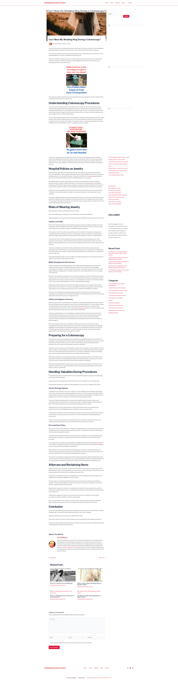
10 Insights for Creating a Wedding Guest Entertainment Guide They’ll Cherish (117, 253)
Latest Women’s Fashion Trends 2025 (118, 161)
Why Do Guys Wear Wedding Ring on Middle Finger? (89, 584)
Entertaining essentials (114, 192)
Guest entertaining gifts (114, 204)
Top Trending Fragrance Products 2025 (118, 157)
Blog (123, 2)
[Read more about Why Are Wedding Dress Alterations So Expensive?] (63, 592)
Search (110, 13)
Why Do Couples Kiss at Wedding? (61, 583)
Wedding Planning (54, 585)
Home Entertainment (114, 303)
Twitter (64, 547)
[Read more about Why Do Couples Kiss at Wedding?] (63, 574)
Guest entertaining (113, 199)
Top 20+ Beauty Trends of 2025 (116, 159)
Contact (130, 2)
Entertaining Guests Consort (54, 3)
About (111, 2)
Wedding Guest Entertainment (116, 310)
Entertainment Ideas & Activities (117, 295)
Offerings (117, 2)
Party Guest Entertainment (115, 308)
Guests (97, 677)
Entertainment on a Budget (115, 298)
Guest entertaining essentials (116, 197)
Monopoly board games (114, 190)
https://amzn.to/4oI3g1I (114, 201)
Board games (111, 186)
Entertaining (93, 677)
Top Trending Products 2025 (115, 175)
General (110, 300)
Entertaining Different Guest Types (117, 290)
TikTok (74, 547)
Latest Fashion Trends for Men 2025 (118, 168)
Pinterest (69, 547)
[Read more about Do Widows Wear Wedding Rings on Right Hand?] (90, 592)
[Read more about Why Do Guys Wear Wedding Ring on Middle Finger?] (90, 574)
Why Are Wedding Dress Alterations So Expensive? (62, 596)
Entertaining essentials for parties (117, 195)
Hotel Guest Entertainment (115, 305)
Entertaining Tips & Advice (115, 293)
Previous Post (51, 557)
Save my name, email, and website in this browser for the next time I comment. (71, 642)
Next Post (102, 557)
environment (93, 176)
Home (106, 2)
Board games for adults (114, 188)
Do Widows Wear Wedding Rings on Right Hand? (89, 596)
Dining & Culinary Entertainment (117, 288)
